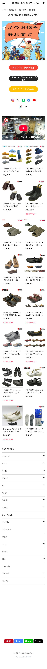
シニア (4, 544)
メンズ (4, 464)
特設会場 (12, 10)
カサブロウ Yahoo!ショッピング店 (23, 78)
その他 (4, 552)
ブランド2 (5, 574)
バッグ (4, 493)
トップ (4, 10)
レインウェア (6, 530)
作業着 (4, 537)
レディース (6, 456)
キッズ (4, 471)
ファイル (5, 508)
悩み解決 (22, 10)
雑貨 (4, 559)
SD (3, 486)
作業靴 (4, 500)
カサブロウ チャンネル (23, 89)
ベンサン (5, 581)
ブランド (5, 478)
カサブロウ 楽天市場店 (23, 68)
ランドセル (6, 566)
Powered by (21, 657)
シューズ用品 (7, 515)
